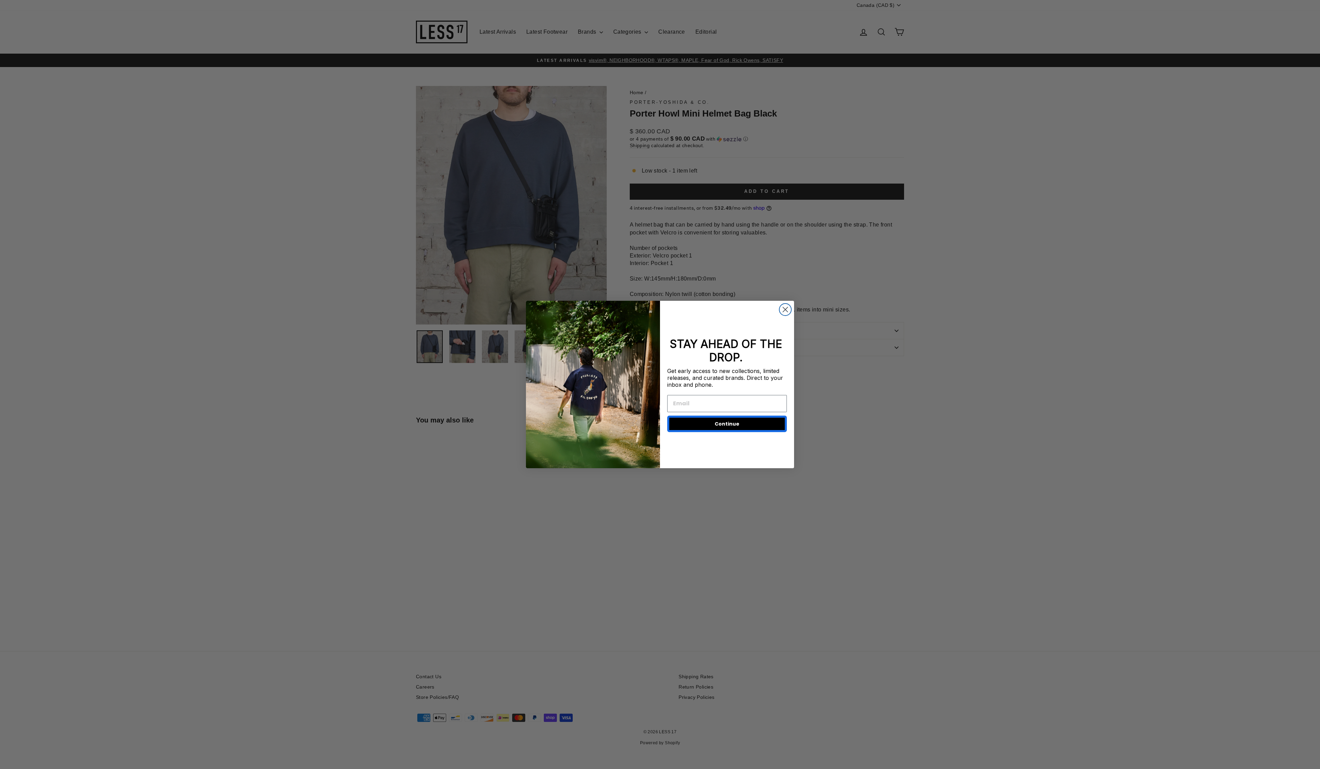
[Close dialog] (785, 310)
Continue (727, 423)
